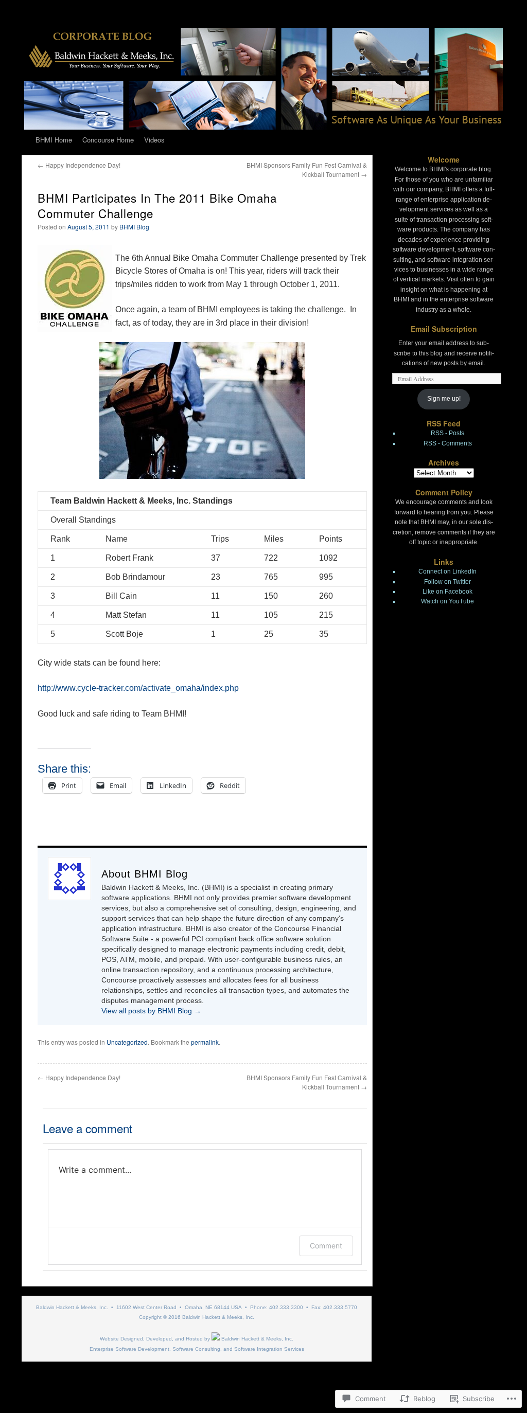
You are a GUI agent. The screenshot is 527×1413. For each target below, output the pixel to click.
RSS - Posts (447, 433)
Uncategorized (127, 1042)
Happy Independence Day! (79, 164)
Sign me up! (444, 398)
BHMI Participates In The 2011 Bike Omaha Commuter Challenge (157, 205)
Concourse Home (108, 140)
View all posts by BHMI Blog (151, 1011)
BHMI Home (54, 140)
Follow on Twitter (447, 581)
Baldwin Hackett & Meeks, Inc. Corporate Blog (102, 1375)
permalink (205, 1042)
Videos (154, 140)
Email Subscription (444, 329)
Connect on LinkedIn (447, 571)
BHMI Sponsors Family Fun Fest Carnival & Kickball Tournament (307, 169)
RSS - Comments (448, 443)
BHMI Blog (134, 226)
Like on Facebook (447, 591)
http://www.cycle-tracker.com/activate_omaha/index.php (138, 688)
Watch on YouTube (447, 601)
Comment (326, 1245)
